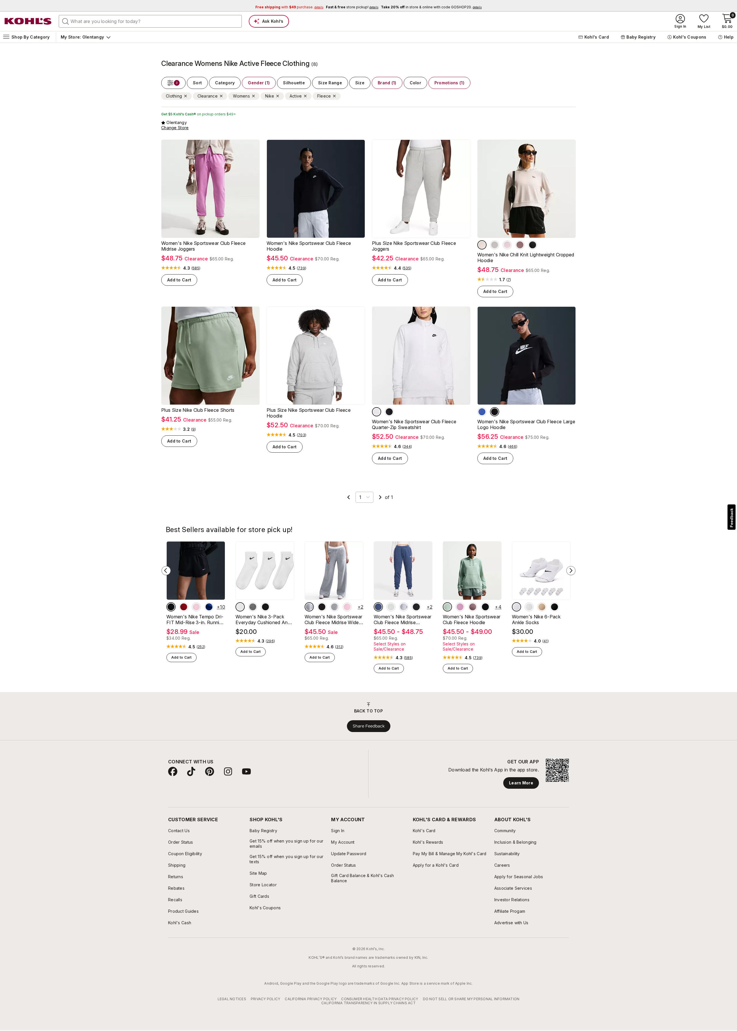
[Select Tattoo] (520, 244)
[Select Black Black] (171, 606)
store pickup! (352, 7)
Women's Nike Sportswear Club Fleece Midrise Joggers (203, 246)
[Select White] (240, 606)
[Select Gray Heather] (391, 606)
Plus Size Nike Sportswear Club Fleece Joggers (414, 246)
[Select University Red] (183, 606)
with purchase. (289, 7)
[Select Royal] (482, 411)
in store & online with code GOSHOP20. (431, 7)
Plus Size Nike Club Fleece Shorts (198, 410)
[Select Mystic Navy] (378, 606)
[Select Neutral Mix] (252, 606)
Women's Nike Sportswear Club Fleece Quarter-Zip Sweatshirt (414, 424)
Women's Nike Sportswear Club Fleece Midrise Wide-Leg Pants (333, 619)
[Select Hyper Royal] (209, 606)
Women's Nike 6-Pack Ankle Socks (536, 619)
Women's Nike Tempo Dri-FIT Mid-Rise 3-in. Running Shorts (195, 619)
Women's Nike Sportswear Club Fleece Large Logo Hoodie (526, 424)
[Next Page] (380, 497)
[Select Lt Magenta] (460, 606)
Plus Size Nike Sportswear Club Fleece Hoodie (309, 413)
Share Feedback (369, 726)
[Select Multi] (541, 606)
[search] (65, 21)
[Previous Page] (348, 497)
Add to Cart (179, 279)
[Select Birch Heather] (376, 411)
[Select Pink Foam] (507, 244)
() (195, 268)
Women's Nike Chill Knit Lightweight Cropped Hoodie (525, 257)
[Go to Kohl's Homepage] (28, 21)
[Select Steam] (447, 606)
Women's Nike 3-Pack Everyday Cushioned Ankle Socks (264, 619)
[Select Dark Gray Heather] (309, 606)
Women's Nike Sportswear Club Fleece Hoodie (309, 246)
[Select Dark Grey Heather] (494, 244)
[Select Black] (532, 244)
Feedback (731, 517)
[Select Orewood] (482, 244)
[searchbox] (150, 21)
